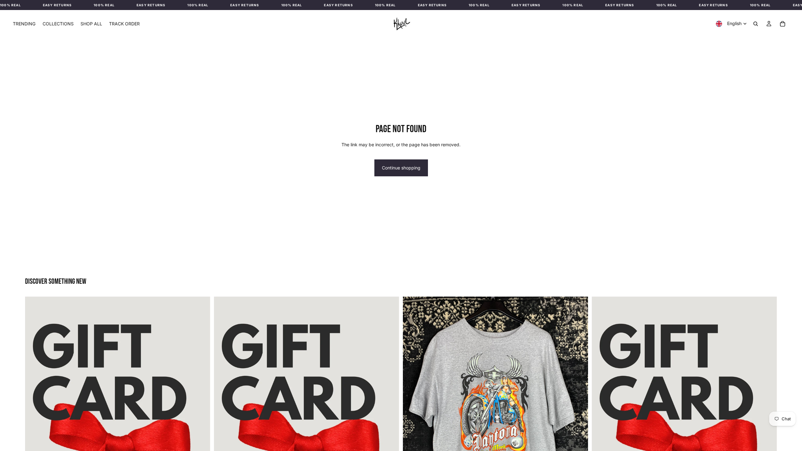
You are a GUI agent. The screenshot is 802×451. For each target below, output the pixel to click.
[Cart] (782, 24)
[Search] (756, 24)
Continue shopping (401, 167)
